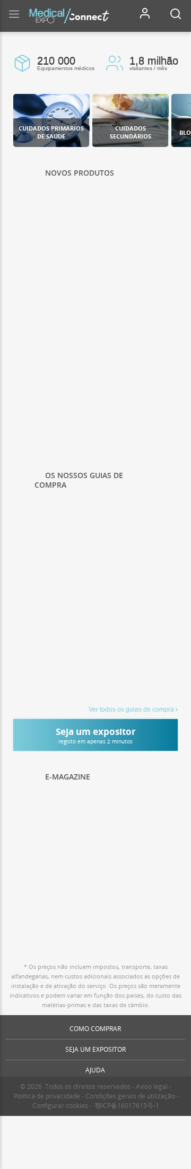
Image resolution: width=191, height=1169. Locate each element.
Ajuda (95, 1070)
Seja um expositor (95, 1049)
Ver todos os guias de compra (131, 709)
